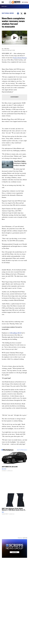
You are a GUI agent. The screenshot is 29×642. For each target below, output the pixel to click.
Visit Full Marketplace (22, 449)
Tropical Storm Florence (20, 58)
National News (8, 13)
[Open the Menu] (2, 2)
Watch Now (24, 2)
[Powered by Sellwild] (25, 537)
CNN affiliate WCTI (15, 333)
